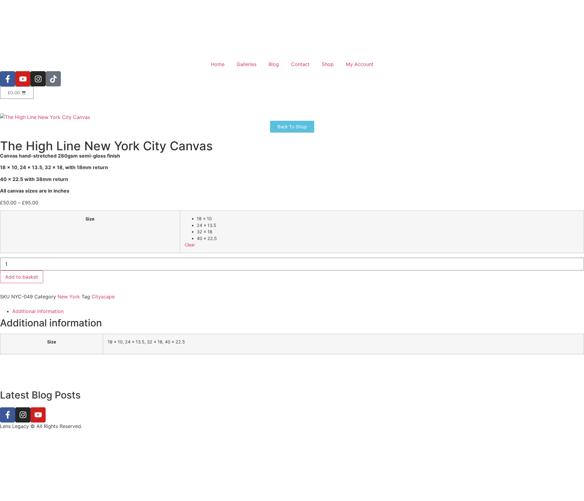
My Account (360, 64)
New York (68, 297)
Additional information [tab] (38, 311)
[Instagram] (38, 78)
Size (90, 219)
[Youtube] (22, 78)
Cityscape (103, 297)
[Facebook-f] (7, 78)
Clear (190, 244)
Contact (300, 64)
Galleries (246, 64)
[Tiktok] (53, 78)
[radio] (388, 218)
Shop (328, 64)
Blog (274, 64)
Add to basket (21, 277)
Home (217, 64)
